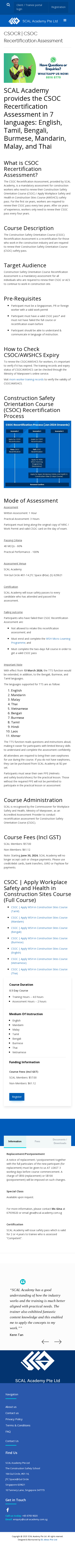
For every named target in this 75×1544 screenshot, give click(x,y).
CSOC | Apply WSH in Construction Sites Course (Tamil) (39, 909)
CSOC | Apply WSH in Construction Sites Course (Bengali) (39, 930)
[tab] (15, 1142)
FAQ (8, 1431)
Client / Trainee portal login (29, 7)
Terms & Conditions (17, 1425)
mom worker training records (26, 379)
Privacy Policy (14, 1419)
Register (17, 1096)
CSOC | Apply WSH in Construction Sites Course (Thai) (39, 971)
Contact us (12, 1413)
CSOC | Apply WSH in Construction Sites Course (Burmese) (39, 940)
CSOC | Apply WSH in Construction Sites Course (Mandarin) (39, 919)
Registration (58, 7)
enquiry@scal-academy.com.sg (30, 1519)
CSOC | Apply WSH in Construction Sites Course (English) (39, 950)
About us (11, 1407)
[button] (65, 21)
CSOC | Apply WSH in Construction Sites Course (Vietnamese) (39, 961)
